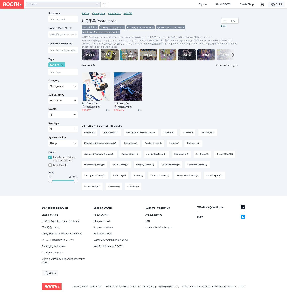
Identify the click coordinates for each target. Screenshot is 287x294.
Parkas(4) (174, 143)
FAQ (147, 221)
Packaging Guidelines (53, 246)
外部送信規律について (169, 287)
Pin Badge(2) (202, 154)
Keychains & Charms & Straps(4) (100, 143)
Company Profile (80, 287)
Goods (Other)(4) (153, 143)
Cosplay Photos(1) (171, 164)
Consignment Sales (52, 252)
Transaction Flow (103, 233)
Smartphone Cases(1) (94, 175)
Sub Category (56, 95)
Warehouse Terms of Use (116, 287)
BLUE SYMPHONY (91, 103)
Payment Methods (103, 227)
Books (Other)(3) (130, 154)
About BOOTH (223, 4)
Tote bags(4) (193, 143)
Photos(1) (138, 175)
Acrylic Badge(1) (92, 186)
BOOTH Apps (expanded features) (61, 221)
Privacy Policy (149, 287)
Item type (53, 123)
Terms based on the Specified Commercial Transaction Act (209, 287)
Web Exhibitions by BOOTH (108, 246)
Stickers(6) (168, 132)
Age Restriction (57, 137)
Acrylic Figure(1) (214, 175)
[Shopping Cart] (262, 4)
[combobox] (63, 4)
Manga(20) (89, 132)
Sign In (203, 4)
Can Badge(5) (207, 132)
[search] (97, 4)
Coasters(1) (114, 186)
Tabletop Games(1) (160, 175)
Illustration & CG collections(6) (141, 132)
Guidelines (135, 287)
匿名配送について (51, 227)
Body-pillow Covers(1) (188, 175)
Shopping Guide (102, 221)
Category (53, 80)
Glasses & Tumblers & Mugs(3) (99, 154)
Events (52, 109)
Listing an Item (50, 214)
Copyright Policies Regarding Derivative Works (63, 260)
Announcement (153, 214)
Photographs (98, 13)
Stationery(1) (119, 175)
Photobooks (114, 13)
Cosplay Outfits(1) (145, 164)
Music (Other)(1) (120, 164)
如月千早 (128, 13)
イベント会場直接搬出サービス (58, 239)
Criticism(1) (133, 186)
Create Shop (247, 4)
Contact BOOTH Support (159, 227)
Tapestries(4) (130, 143)
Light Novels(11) (110, 132)
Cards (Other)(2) (224, 154)
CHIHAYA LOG (121, 103)
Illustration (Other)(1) (94, 164)
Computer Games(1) (197, 164)
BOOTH (85, 13)
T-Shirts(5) (187, 132)
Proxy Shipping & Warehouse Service (62, 233)
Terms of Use (96, 287)
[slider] (50, 181)
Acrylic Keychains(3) (156, 154)
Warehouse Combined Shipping (111, 239)
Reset (224, 26)
